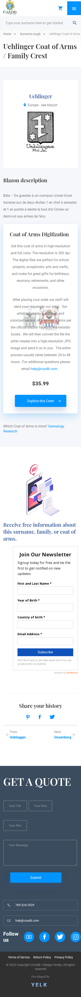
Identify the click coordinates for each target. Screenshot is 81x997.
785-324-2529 (24, 905)
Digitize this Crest (40, 401)
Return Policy (42, 957)
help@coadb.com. (45, 369)
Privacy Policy (63, 957)
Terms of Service (19, 957)
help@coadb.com (27, 920)
